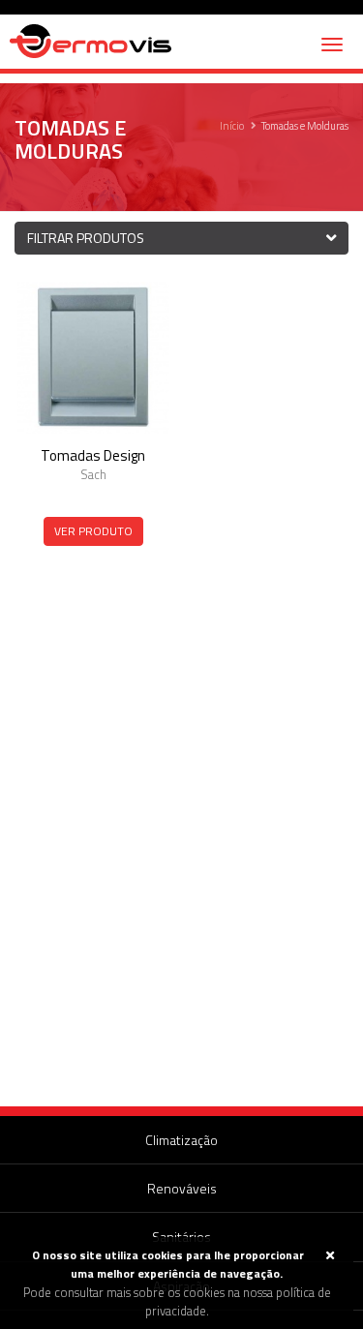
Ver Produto (93, 531)
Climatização (181, 1140)
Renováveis (182, 1188)
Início (232, 126)
